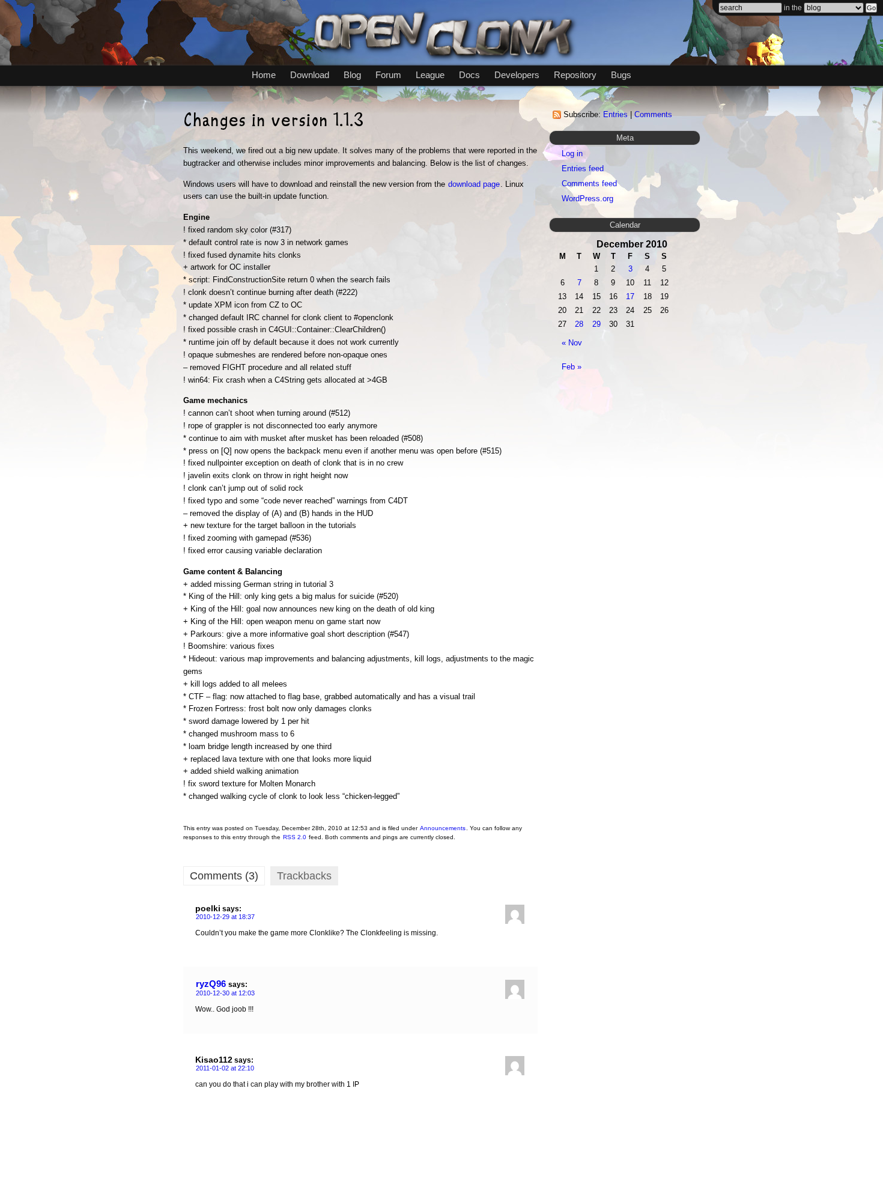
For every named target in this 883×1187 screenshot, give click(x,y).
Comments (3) (224, 876)
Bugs (621, 75)
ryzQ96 (211, 984)
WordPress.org (587, 198)
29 (596, 324)
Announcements (443, 828)
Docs (469, 75)
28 (579, 324)
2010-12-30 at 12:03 (225, 993)
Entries (615, 114)
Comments (653, 114)
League (430, 75)
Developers (516, 75)
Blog (352, 75)
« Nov (572, 342)
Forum (388, 75)
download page (474, 184)
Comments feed (589, 183)
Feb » (571, 366)
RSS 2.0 (294, 837)
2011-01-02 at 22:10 (225, 1068)
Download (309, 75)
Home (264, 75)
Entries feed (583, 168)
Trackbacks (304, 876)
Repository (575, 75)
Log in (572, 153)
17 (630, 296)
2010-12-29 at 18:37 (225, 916)
